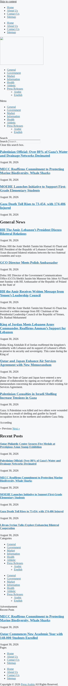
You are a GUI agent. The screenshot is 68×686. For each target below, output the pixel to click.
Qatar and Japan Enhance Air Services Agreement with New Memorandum (28, 363)
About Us (12, 10)
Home (10, 7)
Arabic (17, 91)
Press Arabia (28, 684)
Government (14, 72)
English (18, 94)
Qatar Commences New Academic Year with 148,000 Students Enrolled (31, 636)
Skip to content (8, 1)
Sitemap (11, 16)
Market (11, 76)
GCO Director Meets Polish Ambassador (29, 262)
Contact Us (13, 13)
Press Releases (15, 88)
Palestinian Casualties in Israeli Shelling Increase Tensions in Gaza (28, 396)
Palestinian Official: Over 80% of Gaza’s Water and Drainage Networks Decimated (33, 153)
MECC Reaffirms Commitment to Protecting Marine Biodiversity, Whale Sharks (32, 171)
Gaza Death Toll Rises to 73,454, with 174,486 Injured (31, 511)
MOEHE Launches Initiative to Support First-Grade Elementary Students (33, 188)
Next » (16, 428)
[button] (34, 101)
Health (10, 82)
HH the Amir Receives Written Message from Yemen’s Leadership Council (32, 293)
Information (13, 79)
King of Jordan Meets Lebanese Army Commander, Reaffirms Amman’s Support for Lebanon (33, 328)
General (11, 69)
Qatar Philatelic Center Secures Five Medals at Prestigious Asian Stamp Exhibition (27, 445)
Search (3, 141)
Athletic (11, 85)
